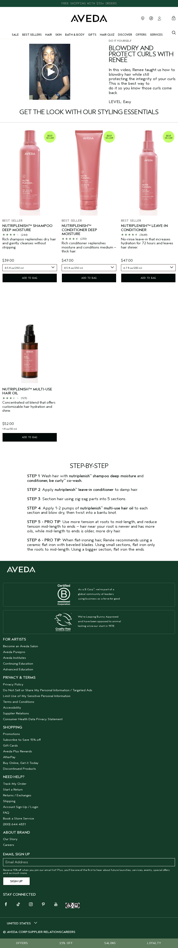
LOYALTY (154, 943)
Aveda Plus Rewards (17, 751)
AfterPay (9, 757)
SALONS (110, 943)
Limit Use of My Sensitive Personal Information (36, 696)
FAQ (6, 813)
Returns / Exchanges (17, 795)
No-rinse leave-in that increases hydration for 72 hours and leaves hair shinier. (147, 243)
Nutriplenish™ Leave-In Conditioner (144, 228)
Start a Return (13, 789)
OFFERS (22, 943)
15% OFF (66, 943)
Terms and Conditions (18, 702)
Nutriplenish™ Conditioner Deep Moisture (79, 230)
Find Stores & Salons (143, 18)
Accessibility (12, 707)
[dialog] (174, 32)
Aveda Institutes (14, 658)
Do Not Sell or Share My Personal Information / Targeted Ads (47, 690)
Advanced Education (18, 669)
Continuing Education (18, 663)
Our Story (10, 839)
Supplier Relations (16, 713)
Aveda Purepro (14, 652)
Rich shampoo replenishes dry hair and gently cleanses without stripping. (29, 243)
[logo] (89, 17)
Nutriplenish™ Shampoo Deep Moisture (27, 228)
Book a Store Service (18, 818)
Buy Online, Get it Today (20, 763)
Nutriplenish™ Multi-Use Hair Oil (27, 391)
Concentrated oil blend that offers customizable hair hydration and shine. (28, 407)
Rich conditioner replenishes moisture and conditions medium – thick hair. (89, 247)
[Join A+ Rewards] (151, 18)
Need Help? (13, 777)
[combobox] (29, 267)
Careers (8, 845)
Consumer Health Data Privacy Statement (33, 719)
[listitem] (29, 206)
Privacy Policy (13, 684)
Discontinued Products (19, 769)
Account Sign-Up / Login (20, 807)
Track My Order (14, 784)
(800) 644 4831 (14, 824)
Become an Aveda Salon (20, 646)
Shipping (9, 801)
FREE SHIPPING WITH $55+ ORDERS (89, 3)
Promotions (11, 734)
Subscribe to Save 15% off (22, 740)
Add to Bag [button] (29, 277)
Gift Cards (10, 745)
